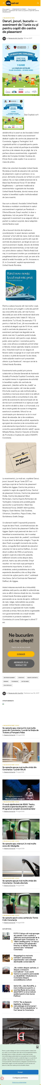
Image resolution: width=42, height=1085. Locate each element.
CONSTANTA (21, 677)
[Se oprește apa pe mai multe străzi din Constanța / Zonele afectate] (21, 866)
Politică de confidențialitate (19, 1082)
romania (6, 681)
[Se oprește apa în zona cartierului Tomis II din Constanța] (21, 903)
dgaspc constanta (32, 677)
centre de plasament (9, 677)
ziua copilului (8, 685)
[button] (37, 1047)
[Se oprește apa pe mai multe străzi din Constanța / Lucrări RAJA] (21, 752)
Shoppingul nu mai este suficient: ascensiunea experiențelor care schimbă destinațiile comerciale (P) (25, 959)
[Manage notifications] (2, 1078)
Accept (20, 1072)
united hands (25, 681)
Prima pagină (6, 9)
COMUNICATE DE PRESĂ (19, 9)
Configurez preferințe (20, 1078)
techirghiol (14, 681)
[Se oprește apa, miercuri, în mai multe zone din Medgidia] (21, 829)
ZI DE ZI (17, 725)
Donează (21, 654)
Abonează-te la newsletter (21, 663)
